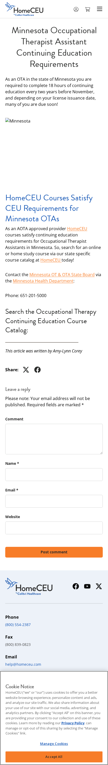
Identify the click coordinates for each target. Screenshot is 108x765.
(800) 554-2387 (18, 624)
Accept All (53, 756)
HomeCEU (77, 228)
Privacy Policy (72, 723)
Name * (12, 463)
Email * (11, 490)
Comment (14, 418)
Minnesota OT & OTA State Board (62, 274)
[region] (54, 718)
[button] (88, 9)
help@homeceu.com (23, 664)
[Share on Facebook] (37, 369)
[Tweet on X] (26, 369)
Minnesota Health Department (43, 281)
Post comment (54, 551)
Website (12, 516)
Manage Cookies (54, 743)
